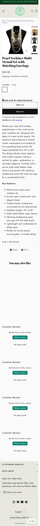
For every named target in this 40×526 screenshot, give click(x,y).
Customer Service (13, 464)
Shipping (5, 76)
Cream (4, 89)
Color (9, 85)
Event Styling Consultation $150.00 (20, 2)
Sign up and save (12, 479)
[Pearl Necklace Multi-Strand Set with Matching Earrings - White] (6, 308)
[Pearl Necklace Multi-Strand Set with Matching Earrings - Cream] (3, 308)
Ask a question (10, 242)
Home (4, 21)
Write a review (20, 337)
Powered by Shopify (20, 523)
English (18, 511)
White (10, 89)
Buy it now (20, 111)
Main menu (8, 471)
